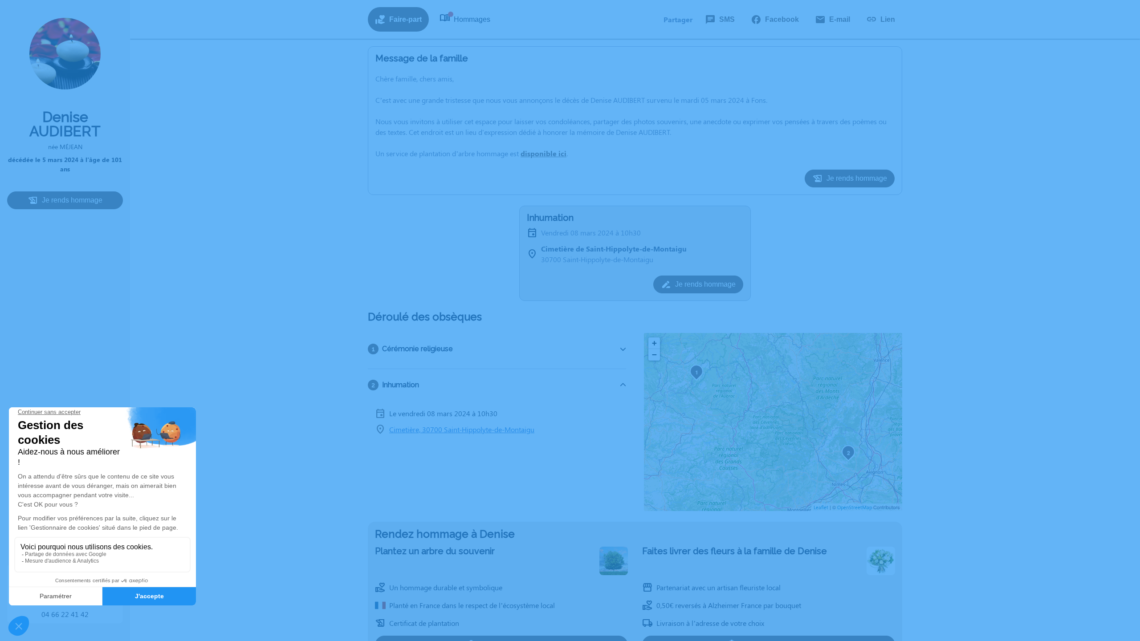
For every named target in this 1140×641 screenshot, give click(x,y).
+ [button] (654, 343)
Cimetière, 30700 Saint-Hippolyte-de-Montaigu (461, 429)
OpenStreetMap (854, 507)
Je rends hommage (72, 200)
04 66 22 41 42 (65, 614)
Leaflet (821, 507)
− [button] (654, 354)
